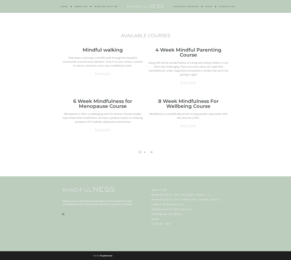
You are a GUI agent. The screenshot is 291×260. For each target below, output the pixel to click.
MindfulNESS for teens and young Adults (186, 199)
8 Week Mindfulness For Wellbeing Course (188, 103)
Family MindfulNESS (168, 204)
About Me (159, 189)
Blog (155, 218)
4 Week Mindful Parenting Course (188, 52)
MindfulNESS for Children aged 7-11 (182, 194)
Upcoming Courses (167, 214)
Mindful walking (103, 50)
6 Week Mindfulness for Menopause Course (102, 103)
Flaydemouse (106, 255)
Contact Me (161, 223)
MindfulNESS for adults (172, 209)
